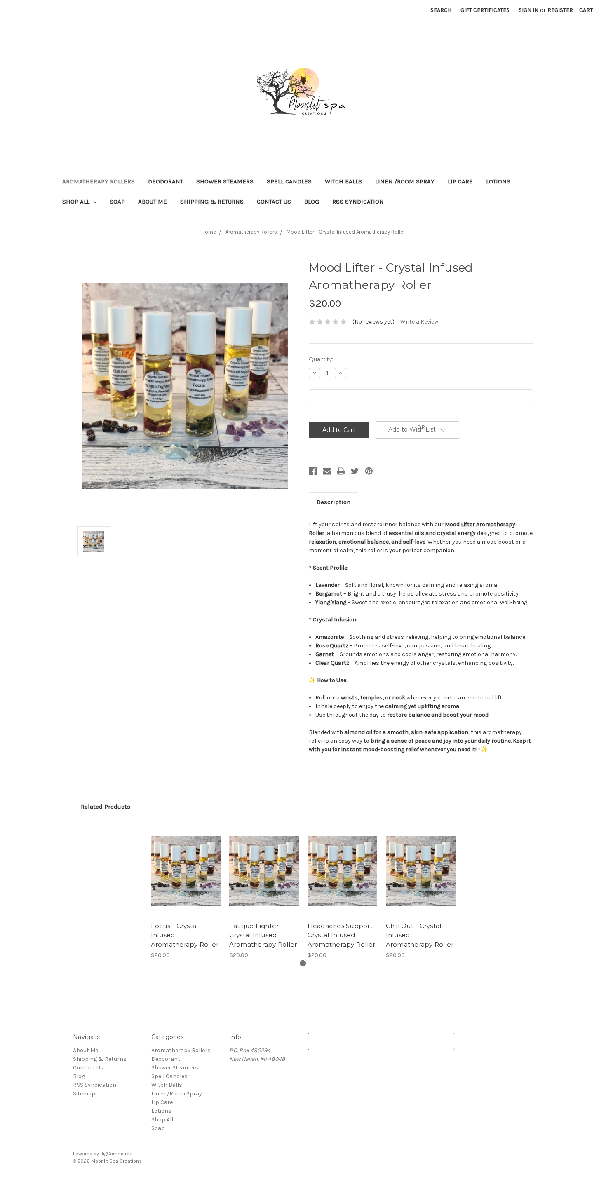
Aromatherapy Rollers (98, 181)
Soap (117, 201)
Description (333, 502)
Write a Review (419, 321)
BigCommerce (116, 1153)
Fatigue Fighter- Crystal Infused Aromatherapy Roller (263, 935)
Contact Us (274, 201)
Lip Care (460, 181)
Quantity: (321, 359)
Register (560, 10)
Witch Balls (343, 181)
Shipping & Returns (212, 201)
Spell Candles (289, 181)
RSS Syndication (358, 201)
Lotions (498, 181)
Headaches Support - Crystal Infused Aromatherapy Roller (342, 935)
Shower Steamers (225, 181)
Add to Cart (185, 878)
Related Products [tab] (105, 806)
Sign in (528, 10)
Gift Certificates (485, 10)
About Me (152, 201)
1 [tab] (303, 963)
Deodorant (165, 181)
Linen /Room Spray (405, 181)
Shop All (76, 201)
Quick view (185, 864)
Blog (311, 201)
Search (440, 10)
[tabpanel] (185, 892)
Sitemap (84, 1093)
